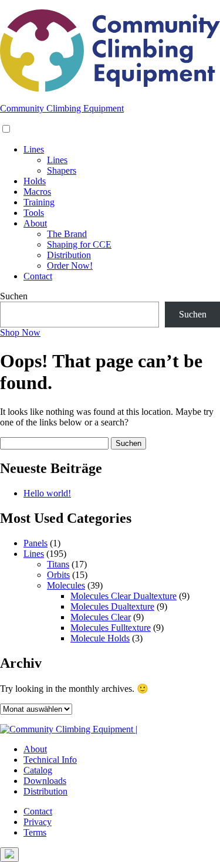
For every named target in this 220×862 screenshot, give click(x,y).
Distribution (69, 255)
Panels (35, 543)
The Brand (67, 234)
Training (39, 202)
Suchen (14, 296)
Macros (37, 192)
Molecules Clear (100, 617)
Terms (34, 832)
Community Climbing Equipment (62, 108)
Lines (33, 149)
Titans (58, 564)
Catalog (37, 770)
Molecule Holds (100, 638)
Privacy (37, 822)
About (35, 223)
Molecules (66, 585)
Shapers (61, 170)
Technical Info (50, 760)
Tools (33, 213)
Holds (34, 181)
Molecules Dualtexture (112, 606)
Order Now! (70, 266)
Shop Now (20, 332)
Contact (37, 276)
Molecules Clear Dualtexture (123, 596)
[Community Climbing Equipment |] (110, 88)
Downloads (44, 781)
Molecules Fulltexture (110, 628)
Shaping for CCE (79, 244)
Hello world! (47, 493)
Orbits (58, 575)
